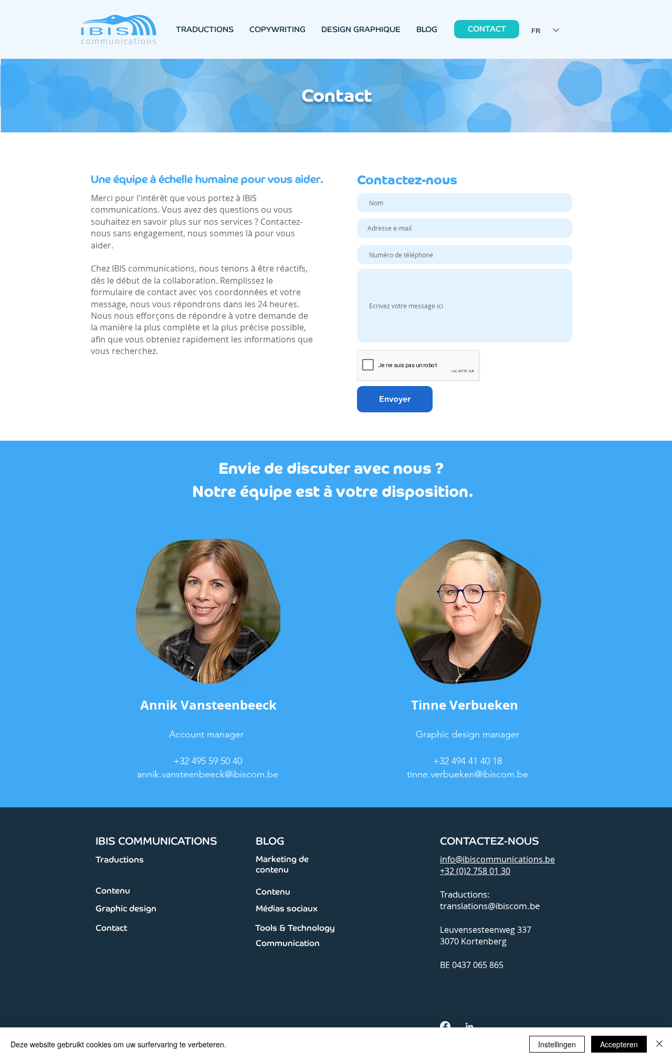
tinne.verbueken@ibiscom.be (467, 774)
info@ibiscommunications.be (497, 859)
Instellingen (557, 1044)
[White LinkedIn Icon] (469, 1026)
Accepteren (619, 1044)
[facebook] (445, 1026)
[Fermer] (659, 1044)
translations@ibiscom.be (490, 906)
